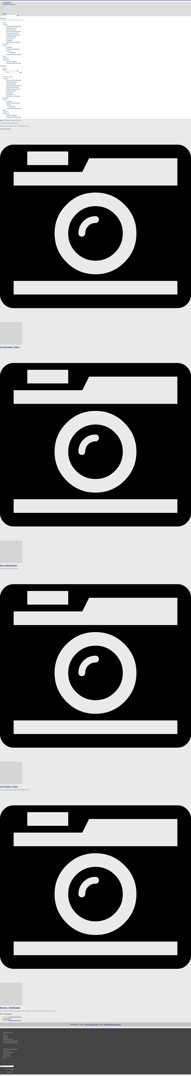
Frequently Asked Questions (10, 1049)
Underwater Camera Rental (10, 1042)
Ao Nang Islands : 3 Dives (9, 347)
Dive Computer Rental (8, 565)
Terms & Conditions (8, 1052)
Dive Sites (5, 1037)
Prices (4, 1034)
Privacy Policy (7, 1054)
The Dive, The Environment (10, 1041)
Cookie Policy (6, 1056)
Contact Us (6, 1051)
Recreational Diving (8, 1039)
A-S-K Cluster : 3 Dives (9, 787)
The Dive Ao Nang (8, 1032)
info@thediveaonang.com (112, 1024)
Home (1, 120)
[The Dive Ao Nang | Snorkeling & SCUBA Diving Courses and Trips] (3, 18)
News (4, 1057)
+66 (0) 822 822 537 (91, 1024)
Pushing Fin (9, 1072)
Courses (5, 1036)
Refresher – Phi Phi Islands (10, 1008)
